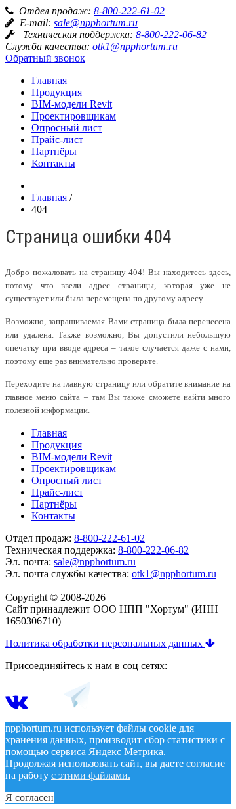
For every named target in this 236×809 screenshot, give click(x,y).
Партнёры (54, 151)
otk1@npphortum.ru (135, 46)
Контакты (53, 163)
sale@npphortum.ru (96, 22)
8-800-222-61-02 (129, 10)
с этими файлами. (90, 775)
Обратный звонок (45, 58)
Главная (49, 80)
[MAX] (46, 705)
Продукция (56, 92)
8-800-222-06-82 (171, 34)
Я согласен (29, 797)
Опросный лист (66, 127)
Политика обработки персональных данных (105, 643)
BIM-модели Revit (71, 104)
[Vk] (16, 705)
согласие (205, 763)
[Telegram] (77, 705)
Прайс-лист (57, 139)
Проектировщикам (73, 115)
